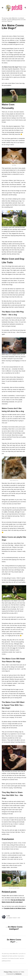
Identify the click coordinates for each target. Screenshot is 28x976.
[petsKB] (14, 7)
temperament (12, 42)
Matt (9, 915)
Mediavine (18, 974)
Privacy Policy (8, 972)
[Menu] (2, 8)
